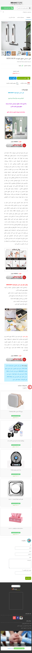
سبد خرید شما (7, 8)
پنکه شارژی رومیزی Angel (16, 470)
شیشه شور (17, 379)
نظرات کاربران (12, 17)
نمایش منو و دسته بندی (23, 8)
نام (30, 544)
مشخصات (28, 17)
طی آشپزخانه (24, 379)
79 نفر (11, 78)
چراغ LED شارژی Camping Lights (16, 411)
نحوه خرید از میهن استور (26, 628)
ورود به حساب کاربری (19, 648)
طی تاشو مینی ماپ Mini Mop (14, 377)
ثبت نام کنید (10, 648)
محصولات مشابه (20, 17)
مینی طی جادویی (17, 368)
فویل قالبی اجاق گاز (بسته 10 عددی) (16, 499)
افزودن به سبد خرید (22, 78)
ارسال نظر (28, 578)
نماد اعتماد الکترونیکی (26, 623)
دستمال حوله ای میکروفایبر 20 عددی (16, 528)
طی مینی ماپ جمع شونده (17, 374)
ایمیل (30, 551)
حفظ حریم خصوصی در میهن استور (24, 625)
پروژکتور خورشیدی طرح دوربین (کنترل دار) (16, 440)
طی (14, 379)
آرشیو (25, 388)
